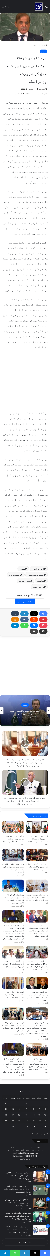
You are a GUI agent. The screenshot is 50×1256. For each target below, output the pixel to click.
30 (19, 1126)
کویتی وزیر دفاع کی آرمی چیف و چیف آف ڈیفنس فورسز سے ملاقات (38, 838)
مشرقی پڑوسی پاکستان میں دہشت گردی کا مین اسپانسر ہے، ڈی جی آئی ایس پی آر (25, 713)
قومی (33, 45)
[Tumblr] (15, 613)
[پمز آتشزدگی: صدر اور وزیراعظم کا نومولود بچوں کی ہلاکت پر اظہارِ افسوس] (37, 983)
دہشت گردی (15, 574)
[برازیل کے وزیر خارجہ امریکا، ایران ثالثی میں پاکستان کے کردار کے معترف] (40, 1190)
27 (39, 1126)
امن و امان (38, 568)
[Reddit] (34, 619)
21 (34, 1120)
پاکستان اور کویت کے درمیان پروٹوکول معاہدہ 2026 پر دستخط (13, 838)
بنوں (22, 568)
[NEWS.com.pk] (39, 6)
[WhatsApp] (24, 625)
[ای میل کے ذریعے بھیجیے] (43, 631)
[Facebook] (43, 613)
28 (33, 1126)
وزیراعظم (38, 586)
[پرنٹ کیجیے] (34, 631)
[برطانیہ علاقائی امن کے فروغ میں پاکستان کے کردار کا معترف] (37, 855)
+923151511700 (30, 1156)
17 (13, 1115)
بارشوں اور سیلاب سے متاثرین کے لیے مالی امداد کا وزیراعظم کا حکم (17, 1175)
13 (39, 1115)
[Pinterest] (43, 619)
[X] (34, 613)
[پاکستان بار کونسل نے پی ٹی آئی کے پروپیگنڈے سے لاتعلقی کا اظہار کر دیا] (40, 1203)
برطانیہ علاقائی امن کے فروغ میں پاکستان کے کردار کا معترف (37, 866)
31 (13, 1126)
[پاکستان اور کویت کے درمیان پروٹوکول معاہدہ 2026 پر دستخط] (13, 827)
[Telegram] (15, 625)
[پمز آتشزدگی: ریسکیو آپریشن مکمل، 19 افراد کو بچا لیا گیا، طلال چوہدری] (13, 952)
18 (6, 1115)
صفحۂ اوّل (41, 45)
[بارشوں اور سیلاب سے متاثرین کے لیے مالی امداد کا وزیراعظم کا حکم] (40, 1176)
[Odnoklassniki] (15, 619)
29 (26, 1126)
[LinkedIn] (24, 613)
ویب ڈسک (42, 89)
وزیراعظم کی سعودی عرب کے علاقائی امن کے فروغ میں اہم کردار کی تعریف (37, 897)
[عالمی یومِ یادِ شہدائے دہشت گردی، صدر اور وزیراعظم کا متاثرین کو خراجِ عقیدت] (40, 1230)
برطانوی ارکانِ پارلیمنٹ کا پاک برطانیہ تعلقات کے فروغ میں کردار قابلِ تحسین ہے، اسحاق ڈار (38, 1063)
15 (27, 1115)
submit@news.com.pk (28, 1153)
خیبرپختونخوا (36, 574)
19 (45, 1120)
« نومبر (44, 1133)
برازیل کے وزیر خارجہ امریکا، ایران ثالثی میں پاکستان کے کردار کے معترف (16, 1189)
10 (13, 1109)
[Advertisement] (25, 379)
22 (26, 1120)
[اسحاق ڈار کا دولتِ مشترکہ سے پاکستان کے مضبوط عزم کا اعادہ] (13, 983)
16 (19, 1115)
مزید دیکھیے (25, 1242)
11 (6, 1109)
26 (45, 1126)
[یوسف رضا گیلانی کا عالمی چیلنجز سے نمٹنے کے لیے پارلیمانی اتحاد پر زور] (13, 886)
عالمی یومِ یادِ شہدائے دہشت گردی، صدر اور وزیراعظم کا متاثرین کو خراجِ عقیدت (18, 1229)
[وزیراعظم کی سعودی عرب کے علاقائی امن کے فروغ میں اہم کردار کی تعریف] (37, 886)
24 (13, 1120)
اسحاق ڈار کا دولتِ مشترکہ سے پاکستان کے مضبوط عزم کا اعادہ (14, 994)
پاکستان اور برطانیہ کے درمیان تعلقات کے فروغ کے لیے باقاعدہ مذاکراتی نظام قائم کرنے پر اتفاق (38, 930)
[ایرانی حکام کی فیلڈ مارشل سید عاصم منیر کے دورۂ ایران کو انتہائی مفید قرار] (13, 1013)
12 (45, 1115)
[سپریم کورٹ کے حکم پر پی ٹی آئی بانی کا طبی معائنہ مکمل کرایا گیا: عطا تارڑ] (40, 1216)
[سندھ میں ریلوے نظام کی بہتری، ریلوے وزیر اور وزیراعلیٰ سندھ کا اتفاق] (13, 855)
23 (19, 1120)
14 (34, 1115)
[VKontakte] (24, 619)
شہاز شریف (25, 580)
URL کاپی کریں (25, 601)
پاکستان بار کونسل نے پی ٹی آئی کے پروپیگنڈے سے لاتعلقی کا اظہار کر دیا (17, 1202)
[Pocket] (43, 625)
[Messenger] (34, 625)
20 (39, 1120)
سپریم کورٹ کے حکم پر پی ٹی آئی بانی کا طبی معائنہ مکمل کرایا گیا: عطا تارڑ (17, 1216)
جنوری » (35, 1133)
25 (6, 1120)
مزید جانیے (25, 1159)
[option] (25, 710)
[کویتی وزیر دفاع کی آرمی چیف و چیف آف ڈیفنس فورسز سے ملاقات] (37, 827)
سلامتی (40, 580)
